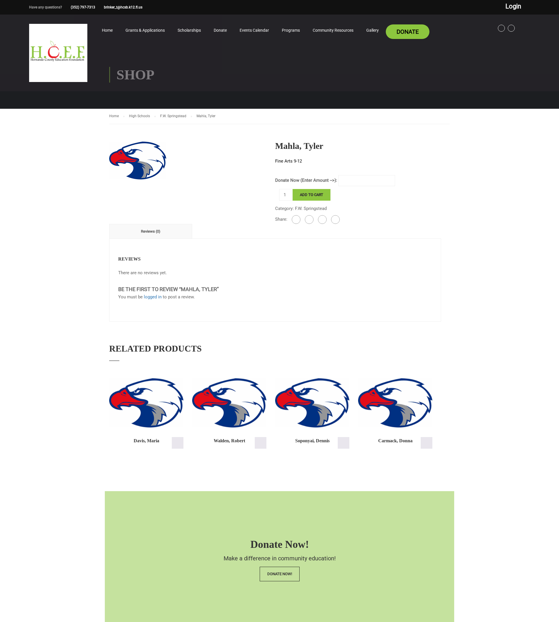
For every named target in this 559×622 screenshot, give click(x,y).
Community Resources (333, 30)
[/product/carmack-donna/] (395, 402)
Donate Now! (279, 574)
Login (513, 6)
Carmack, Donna (395, 440)
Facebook (501, 28)
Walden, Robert (229, 440)
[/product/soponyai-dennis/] (312, 402)
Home (107, 30)
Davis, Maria (146, 440)
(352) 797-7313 (83, 7)
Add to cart (311, 195)
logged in (153, 297)
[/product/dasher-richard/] (146, 402)
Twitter (511, 28)
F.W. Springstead (173, 116)
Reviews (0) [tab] (150, 231)
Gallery (372, 30)
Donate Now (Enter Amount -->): (306, 180)
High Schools (139, 116)
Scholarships (189, 30)
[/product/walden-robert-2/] (229, 402)
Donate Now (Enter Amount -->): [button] (177, 443)
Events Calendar (254, 30)
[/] (58, 57)
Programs (291, 30)
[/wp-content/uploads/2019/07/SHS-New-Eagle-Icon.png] (137, 160)
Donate (220, 30)
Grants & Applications (145, 30)
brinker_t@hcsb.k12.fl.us (123, 7)
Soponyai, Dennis (312, 440)
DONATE (408, 31)
